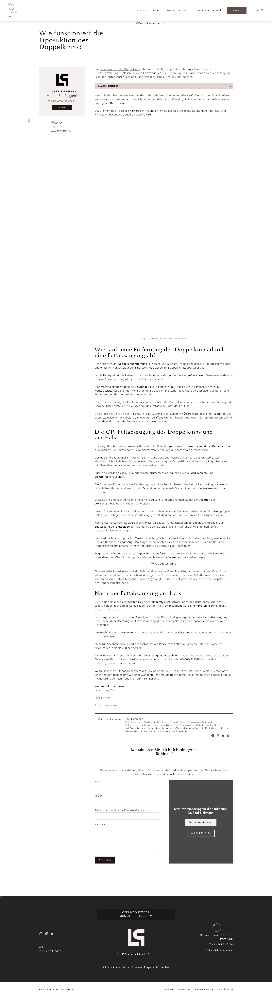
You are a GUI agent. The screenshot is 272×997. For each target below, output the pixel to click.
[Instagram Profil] (257, 10)
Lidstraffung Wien (182, 76)
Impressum (169, 989)
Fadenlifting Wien (105, 690)
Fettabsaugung (157, 461)
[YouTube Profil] (262, 10)
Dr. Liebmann (201, 10)
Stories (171, 10)
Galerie (183, 10)
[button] (164, 86)
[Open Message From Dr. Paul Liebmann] (216, 928)
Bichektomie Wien (106, 705)
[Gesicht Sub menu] (146, 10)
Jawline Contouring (159, 671)
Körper (155, 10)
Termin (236, 10)
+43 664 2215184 (201, 833)
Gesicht (139, 10)
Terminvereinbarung (203, 989)
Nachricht (100, 824)
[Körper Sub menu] (161, 10)
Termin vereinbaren (200, 822)
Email (98, 796)
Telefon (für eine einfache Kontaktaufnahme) (120, 810)
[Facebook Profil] (252, 10)
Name (98, 781)
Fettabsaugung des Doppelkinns (120, 69)
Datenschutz (184, 989)
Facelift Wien (102, 697)
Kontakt (217, 10)
